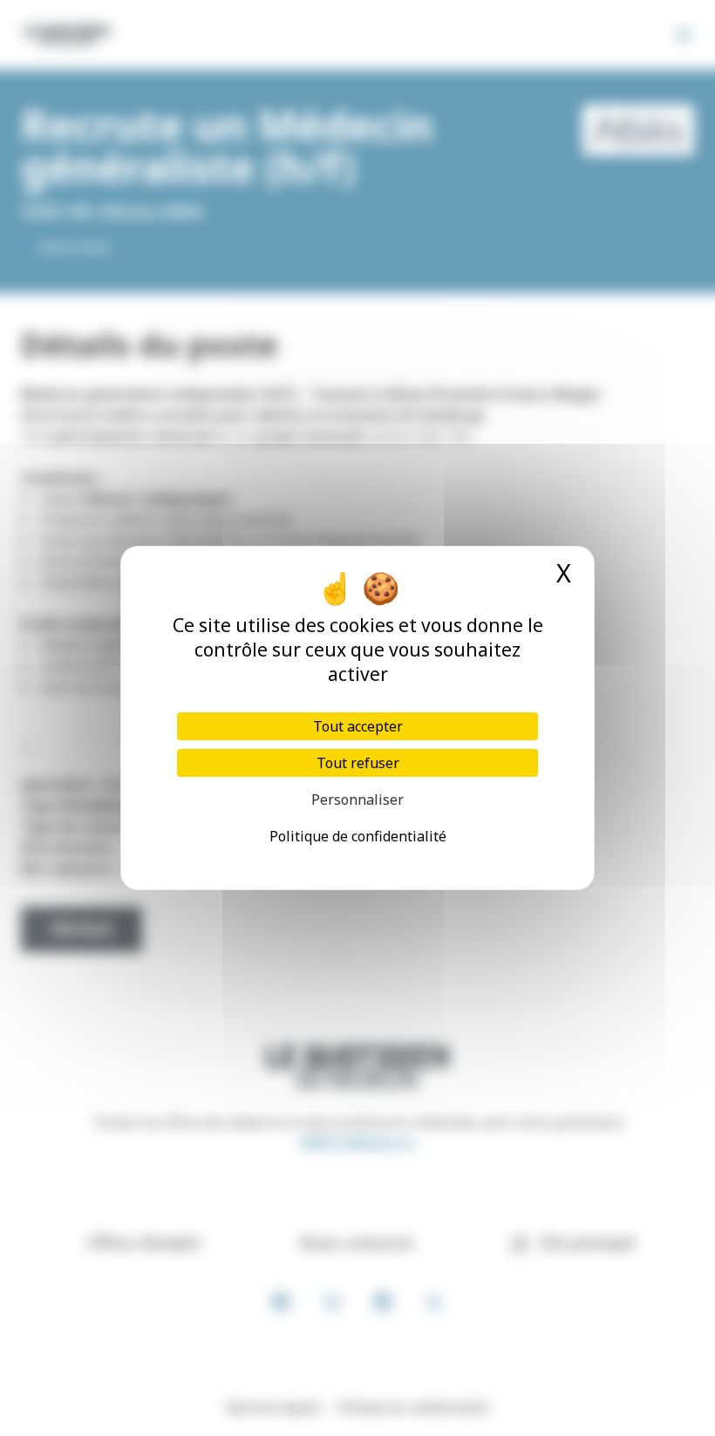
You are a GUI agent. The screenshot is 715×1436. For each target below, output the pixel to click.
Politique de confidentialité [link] (357, 836)
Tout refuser (358, 762)
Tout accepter (358, 726)
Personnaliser (357, 799)
